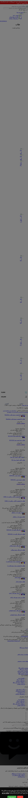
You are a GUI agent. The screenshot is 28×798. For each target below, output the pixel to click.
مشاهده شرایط (5, 793)
